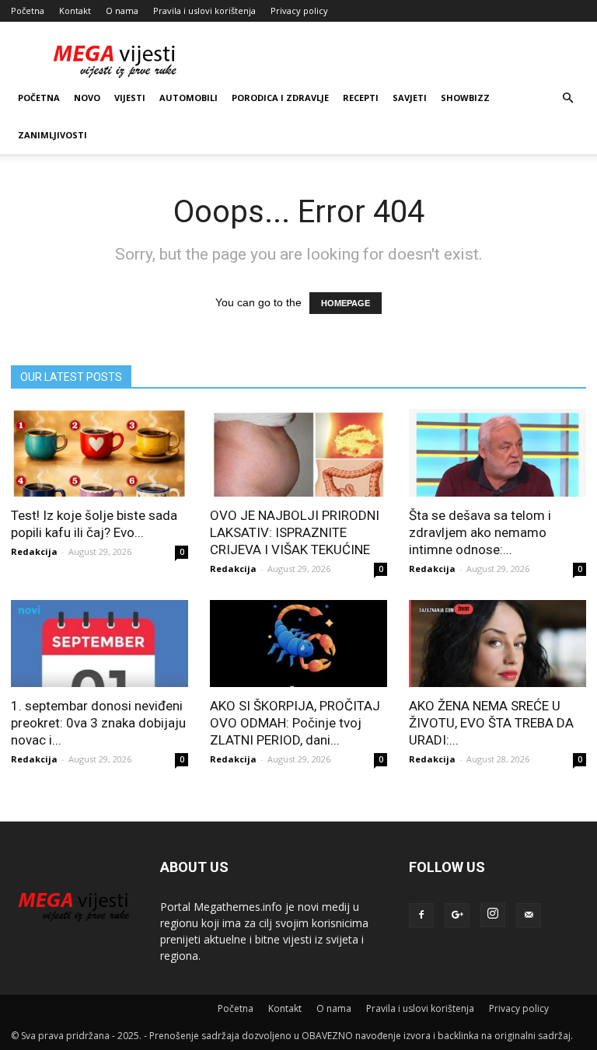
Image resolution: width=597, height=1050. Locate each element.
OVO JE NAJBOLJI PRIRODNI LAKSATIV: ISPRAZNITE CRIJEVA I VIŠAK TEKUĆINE (294, 532)
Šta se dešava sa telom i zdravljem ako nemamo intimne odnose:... (480, 532)
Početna (27, 10)
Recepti (361, 97)
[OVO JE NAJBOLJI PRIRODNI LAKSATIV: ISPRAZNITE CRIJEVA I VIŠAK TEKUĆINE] (298, 453)
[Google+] (457, 915)
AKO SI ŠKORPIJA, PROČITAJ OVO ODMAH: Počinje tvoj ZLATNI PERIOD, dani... (295, 723)
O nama (122, 10)
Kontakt (75, 10)
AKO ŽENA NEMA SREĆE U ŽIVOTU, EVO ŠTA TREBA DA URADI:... (491, 723)
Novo (87, 97)
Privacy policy (299, 10)
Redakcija (34, 551)
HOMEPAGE (345, 303)
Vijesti (129, 97)
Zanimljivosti (52, 135)
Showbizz (465, 97)
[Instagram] (492, 914)
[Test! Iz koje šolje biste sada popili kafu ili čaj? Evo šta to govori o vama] (99, 453)
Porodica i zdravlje (280, 97)
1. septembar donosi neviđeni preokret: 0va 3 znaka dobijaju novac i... (98, 723)
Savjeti (410, 97)
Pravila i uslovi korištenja (204, 10)
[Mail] (528, 915)
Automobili (188, 97)
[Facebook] (421, 915)
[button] (567, 98)
